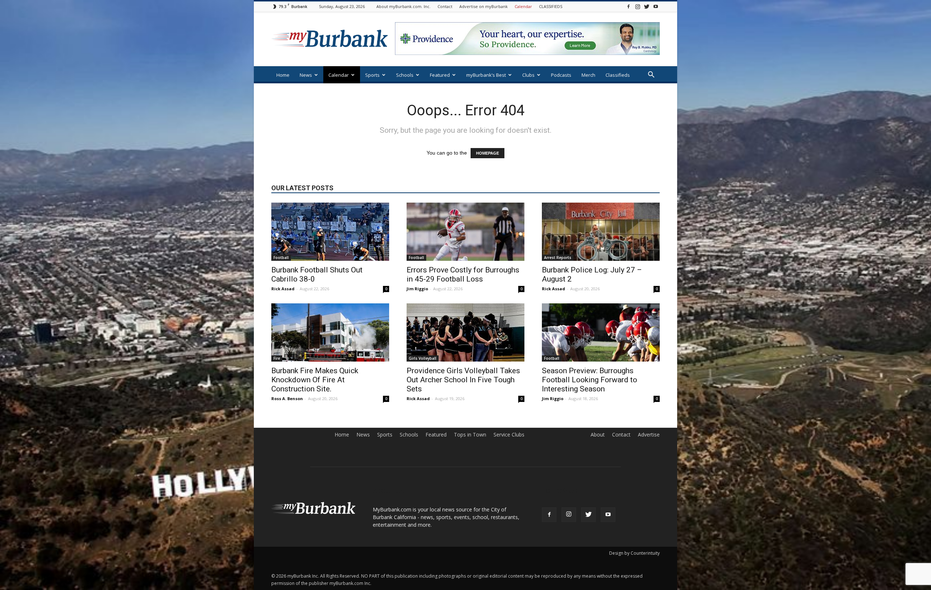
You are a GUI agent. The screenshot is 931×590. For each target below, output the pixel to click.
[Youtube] (656, 6)
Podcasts (561, 75)
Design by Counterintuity (634, 553)
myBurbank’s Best (486, 75)
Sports (372, 75)
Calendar (523, 6)
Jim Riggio (417, 288)
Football (281, 257)
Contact (444, 6)
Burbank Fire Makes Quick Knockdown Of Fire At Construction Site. (314, 379)
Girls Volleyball (422, 358)
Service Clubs (509, 434)
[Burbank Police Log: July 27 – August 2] (601, 232)
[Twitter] (647, 6)
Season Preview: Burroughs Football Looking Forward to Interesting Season (589, 379)
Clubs (528, 75)
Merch (588, 75)
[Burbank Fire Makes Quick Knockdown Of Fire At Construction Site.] (330, 332)
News (306, 75)
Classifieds (618, 75)
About (598, 434)
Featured (440, 75)
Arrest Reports (557, 257)
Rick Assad (283, 288)
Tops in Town (470, 434)
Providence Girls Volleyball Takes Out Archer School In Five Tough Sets (463, 379)
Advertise (649, 434)
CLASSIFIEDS (550, 6)
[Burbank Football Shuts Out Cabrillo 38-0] (330, 232)
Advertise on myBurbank (483, 6)
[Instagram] (638, 6)
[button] (651, 75)
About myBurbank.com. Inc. (403, 6)
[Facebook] (628, 6)
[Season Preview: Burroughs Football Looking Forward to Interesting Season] (601, 332)
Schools (404, 75)
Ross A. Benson (287, 398)
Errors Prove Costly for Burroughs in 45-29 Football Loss (463, 274)
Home (282, 75)
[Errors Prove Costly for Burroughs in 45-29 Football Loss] (465, 232)
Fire (276, 358)
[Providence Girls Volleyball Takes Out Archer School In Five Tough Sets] (465, 332)
